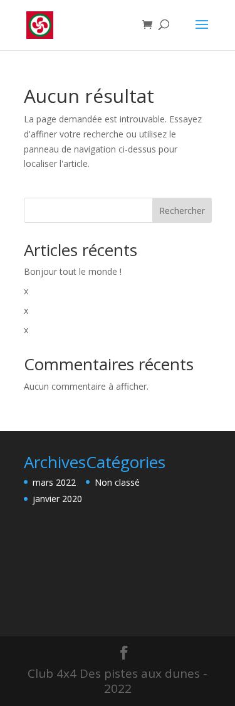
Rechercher (182, 211)
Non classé (117, 482)
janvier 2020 (57, 499)
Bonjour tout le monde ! (73, 271)
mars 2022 (54, 482)
